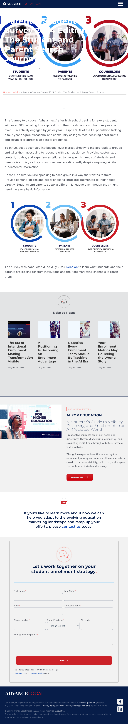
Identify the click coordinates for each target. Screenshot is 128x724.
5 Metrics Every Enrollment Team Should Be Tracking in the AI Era (79, 352)
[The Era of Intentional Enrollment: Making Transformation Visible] (19, 329)
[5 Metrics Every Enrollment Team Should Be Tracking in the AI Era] (79, 329)
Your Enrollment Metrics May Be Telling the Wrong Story (108, 352)
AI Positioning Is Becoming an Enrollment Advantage (48, 352)
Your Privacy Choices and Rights (75, 706)
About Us (59, 711)
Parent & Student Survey (22, 67)
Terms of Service (37, 673)
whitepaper (49, 67)
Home (6, 92)
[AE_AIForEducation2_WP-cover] (31, 422)
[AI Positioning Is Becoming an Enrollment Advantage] (49, 329)
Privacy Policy (20, 673)
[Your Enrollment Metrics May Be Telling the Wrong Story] (109, 329)
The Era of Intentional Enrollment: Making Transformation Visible (19, 352)
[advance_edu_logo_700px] (21, 3)
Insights (16, 92)
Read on (72, 267)
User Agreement (88, 702)
